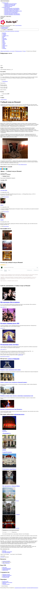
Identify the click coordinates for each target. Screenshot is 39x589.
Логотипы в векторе (5, 584)
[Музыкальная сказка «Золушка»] (19, 336)
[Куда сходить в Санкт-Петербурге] (11, 24)
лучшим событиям (4, 28)
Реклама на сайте (5, 581)
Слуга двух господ (3, 190)
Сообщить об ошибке (6, 561)
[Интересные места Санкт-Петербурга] (8, 500)
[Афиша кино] (8, 528)
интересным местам (4, 27)
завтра (8, 31)
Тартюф (1, 219)
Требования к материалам (6, 575)
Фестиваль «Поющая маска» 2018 (9, 323)
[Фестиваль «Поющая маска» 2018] (19, 315)
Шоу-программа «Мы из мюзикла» (10, 302)
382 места (17, 500)
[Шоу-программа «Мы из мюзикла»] (19, 294)
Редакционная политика (6, 568)
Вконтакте (4, 550)
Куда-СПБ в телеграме (6, 552)
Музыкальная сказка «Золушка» (9, 344)
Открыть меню (3, 16)
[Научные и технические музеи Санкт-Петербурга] (7, 407)
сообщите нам (20, 354)
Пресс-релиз (4, 567)
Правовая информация (6, 569)
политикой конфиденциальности (32, 587)
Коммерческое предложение (7, 582)
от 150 (2, 349)
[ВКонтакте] (1, 169)
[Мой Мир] (3, 169)
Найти (2, 18)
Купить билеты (6, 196)
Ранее (9, 270)
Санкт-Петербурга (18, 25)
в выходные (12, 31)
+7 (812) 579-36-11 (3, 99)
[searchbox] (19, 18)
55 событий (18, 514)
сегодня (6, 31)
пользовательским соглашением (20, 587)
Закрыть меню (8, 16)
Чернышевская (5, 81)
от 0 (1, 328)
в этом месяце (16, 31)
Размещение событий (6, 574)
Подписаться (14, 532)
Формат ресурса (5, 570)
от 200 (2, 307)
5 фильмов (17, 528)
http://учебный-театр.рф (22, 164)
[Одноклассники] (2, 169)
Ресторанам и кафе (5, 577)
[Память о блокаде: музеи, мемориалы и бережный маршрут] (7, 380)
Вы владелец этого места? (4, 356)
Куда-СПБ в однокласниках (7, 551)
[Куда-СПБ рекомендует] (8, 514)
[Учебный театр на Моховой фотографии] (19, 235)
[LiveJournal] (6, 169)
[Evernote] (5, 169)
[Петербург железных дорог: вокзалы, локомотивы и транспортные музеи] (7, 393)
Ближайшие (8, 174)
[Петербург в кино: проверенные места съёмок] (7, 367)
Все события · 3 (3, 174)
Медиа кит (4, 583)
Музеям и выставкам (6, 576)
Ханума (1, 205)
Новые (2, 270)
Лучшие (5, 270)
